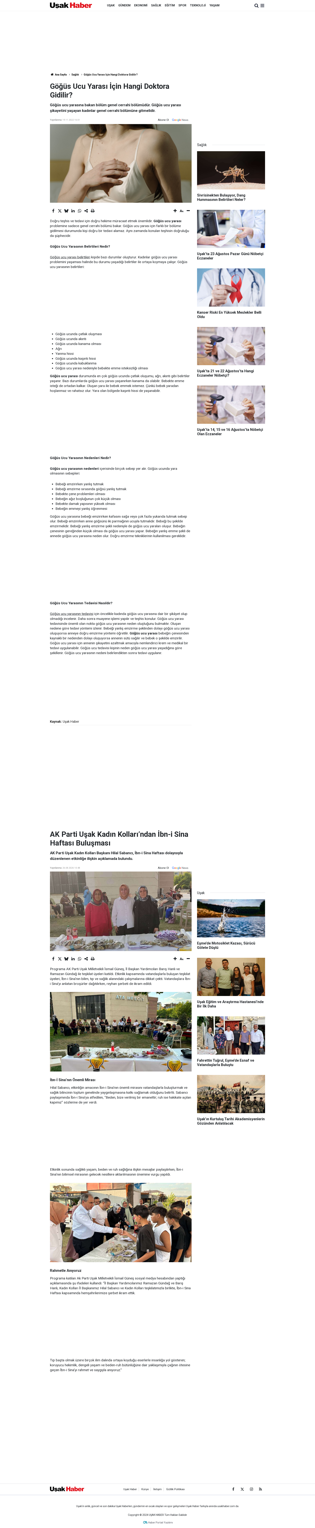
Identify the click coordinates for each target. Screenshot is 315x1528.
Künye (145, 1489)
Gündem (124, 5)
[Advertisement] (157, 41)
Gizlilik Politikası (175, 1489)
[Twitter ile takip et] (242, 1489)
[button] (175, 211)
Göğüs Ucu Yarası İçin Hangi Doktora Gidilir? (111, 74)
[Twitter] (60, 211)
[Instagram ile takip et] (251, 1489)
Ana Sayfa (60, 74)
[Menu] (262, 6)
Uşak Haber (130, 1489)
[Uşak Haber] (71, 5)
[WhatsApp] (79, 211)
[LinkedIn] (73, 211)
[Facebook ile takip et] (233, 1489)
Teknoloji (198, 5)
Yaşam (214, 5)
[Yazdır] (92, 211)
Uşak (111, 5)
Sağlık (156, 5)
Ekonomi (140, 5)
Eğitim (170, 5)
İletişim (157, 1489)
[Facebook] (53, 211)
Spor (182, 5)
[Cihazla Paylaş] (86, 211)
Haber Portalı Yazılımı (160, 1522)
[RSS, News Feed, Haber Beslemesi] (260, 1489)
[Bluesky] (66, 211)
